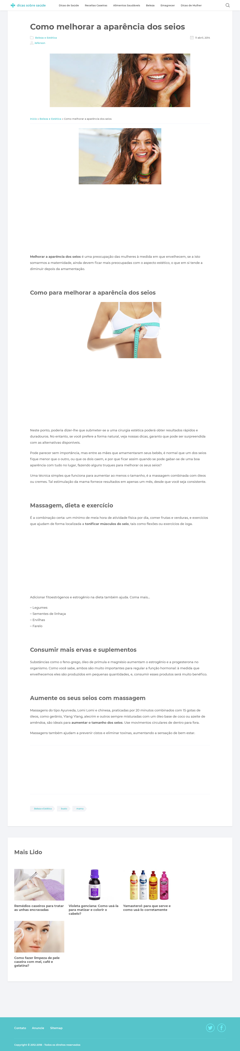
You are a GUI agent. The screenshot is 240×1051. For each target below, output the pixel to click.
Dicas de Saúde (69, 5)
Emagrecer (168, 5)
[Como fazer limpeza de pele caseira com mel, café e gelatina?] (39, 937)
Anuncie (38, 1028)
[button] (228, 5)
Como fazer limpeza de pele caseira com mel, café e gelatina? (37, 962)
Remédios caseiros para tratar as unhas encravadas (39, 908)
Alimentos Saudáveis (126, 5)
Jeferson (39, 43)
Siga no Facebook (221, 1028)
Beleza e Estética (46, 37)
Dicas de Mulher (191, 5)
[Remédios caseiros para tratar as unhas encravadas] (39, 885)
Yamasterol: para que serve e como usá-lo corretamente (147, 908)
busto (64, 808)
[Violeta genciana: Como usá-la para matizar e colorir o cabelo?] (94, 885)
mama (79, 808)
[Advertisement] (120, 220)
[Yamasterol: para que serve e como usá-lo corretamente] (148, 885)
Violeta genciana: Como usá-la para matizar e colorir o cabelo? (93, 910)
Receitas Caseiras (96, 5)
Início (33, 118)
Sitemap (56, 1028)
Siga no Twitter (210, 1028)
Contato (20, 1028)
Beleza (150, 5)
